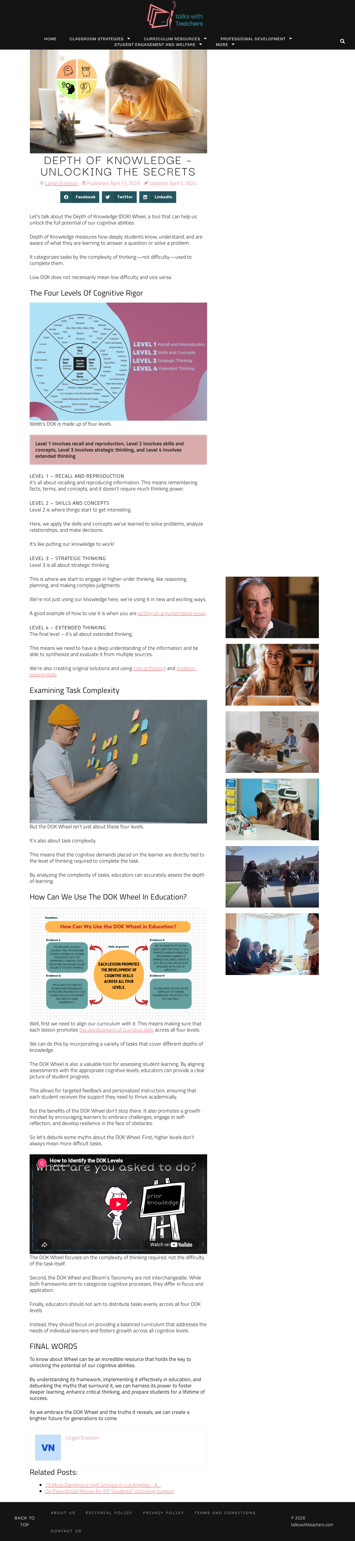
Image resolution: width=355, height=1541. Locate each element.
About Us (63, 1512)
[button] (342, 41)
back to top (25, 1521)
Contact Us (66, 1530)
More (222, 44)
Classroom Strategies (97, 38)
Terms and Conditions (225, 1512)
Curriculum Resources (172, 38)
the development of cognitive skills (116, 1030)
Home (50, 38)
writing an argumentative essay (172, 613)
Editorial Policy (109, 1512)
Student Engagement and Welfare (155, 44)
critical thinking (149, 668)
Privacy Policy (163, 1512)
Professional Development (253, 38)
